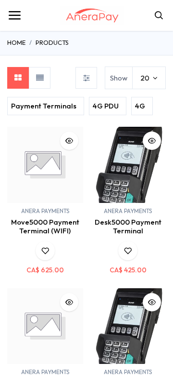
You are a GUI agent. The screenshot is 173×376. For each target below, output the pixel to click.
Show (118, 77)
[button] (69, 141)
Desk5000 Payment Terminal (128, 226)
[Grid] (18, 78)
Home (16, 42)
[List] (39, 78)
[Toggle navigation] (14, 15)
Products (52, 42)
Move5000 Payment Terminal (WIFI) (45, 226)
